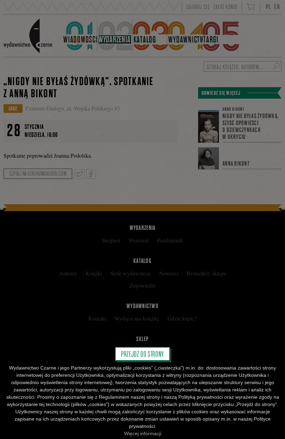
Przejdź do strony (142, 354)
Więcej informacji (142, 433)
